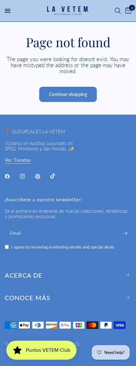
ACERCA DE (23, 275)
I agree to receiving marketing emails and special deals (62, 247)
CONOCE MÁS (27, 297)
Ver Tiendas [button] (18, 160)
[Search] (118, 11)
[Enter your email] (125, 233)
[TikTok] (57, 176)
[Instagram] (27, 176)
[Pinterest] (42, 176)
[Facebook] (12, 176)
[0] (127, 11)
